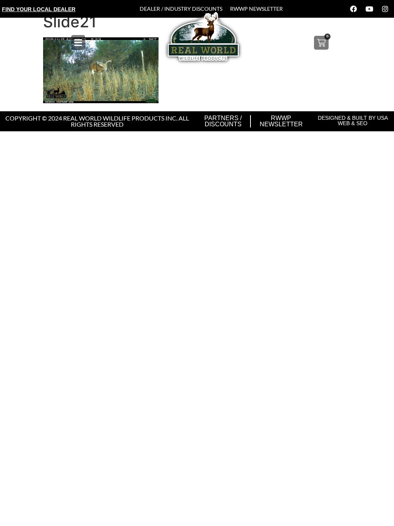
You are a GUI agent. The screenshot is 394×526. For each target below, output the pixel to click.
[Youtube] (369, 9)
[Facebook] (354, 9)
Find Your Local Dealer (38, 9)
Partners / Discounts (223, 121)
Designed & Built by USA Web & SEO (353, 120)
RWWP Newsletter (256, 8)
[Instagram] (385, 9)
